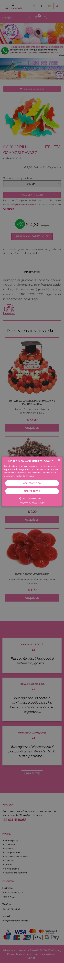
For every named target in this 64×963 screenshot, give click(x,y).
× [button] (58, 460)
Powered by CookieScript (32, 503)
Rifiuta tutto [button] (32, 491)
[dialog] (32, 481)
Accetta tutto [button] (32, 483)
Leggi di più (28, 475)
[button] (32, 498)
